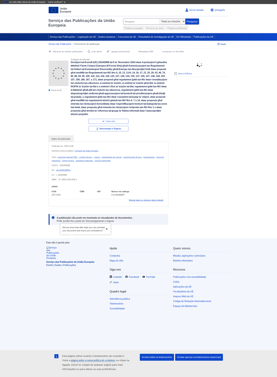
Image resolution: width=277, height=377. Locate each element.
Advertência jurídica (120, 299)
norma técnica (68, 161)
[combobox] (141, 21)
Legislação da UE (87, 37)
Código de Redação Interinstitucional (192, 301)
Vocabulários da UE (183, 291)
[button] (107, 229)
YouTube (150, 277)
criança (97, 157)
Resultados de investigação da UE (156, 37)
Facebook (134, 277)
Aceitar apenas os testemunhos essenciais (199, 357)
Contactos (115, 256)
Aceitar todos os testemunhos (157, 357)
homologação (149, 157)
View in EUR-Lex (185, 74)
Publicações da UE (203, 37)
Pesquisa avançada (133, 28)
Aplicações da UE (182, 287)
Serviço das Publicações (62, 37)
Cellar (176, 282)
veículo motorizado (103, 161)
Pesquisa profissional (177, 28)
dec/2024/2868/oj (63, 170)
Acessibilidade (117, 308)
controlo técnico (86, 157)
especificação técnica (132, 157)
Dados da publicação (61, 139)
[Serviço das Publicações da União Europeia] (59, 10)
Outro (116, 282)
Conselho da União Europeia (86, 151)
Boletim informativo (183, 260)
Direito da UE (56, 90)
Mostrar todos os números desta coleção (146, 200)
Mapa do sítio (116, 260)
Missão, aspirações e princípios (189, 256)
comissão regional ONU (67, 157)
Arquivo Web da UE (183, 296)
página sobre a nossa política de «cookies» (93, 360)
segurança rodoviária (84, 161)
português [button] (220, 10)
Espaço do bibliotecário (185, 306)
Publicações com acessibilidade (189, 277)
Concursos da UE (127, 37)
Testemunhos (116, 303)
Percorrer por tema (155, 28)
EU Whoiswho (183, 37)
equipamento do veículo (112, 157)
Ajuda (223, 44)
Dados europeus (106, 37)
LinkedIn (117, 277)
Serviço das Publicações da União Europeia (81, 22)
